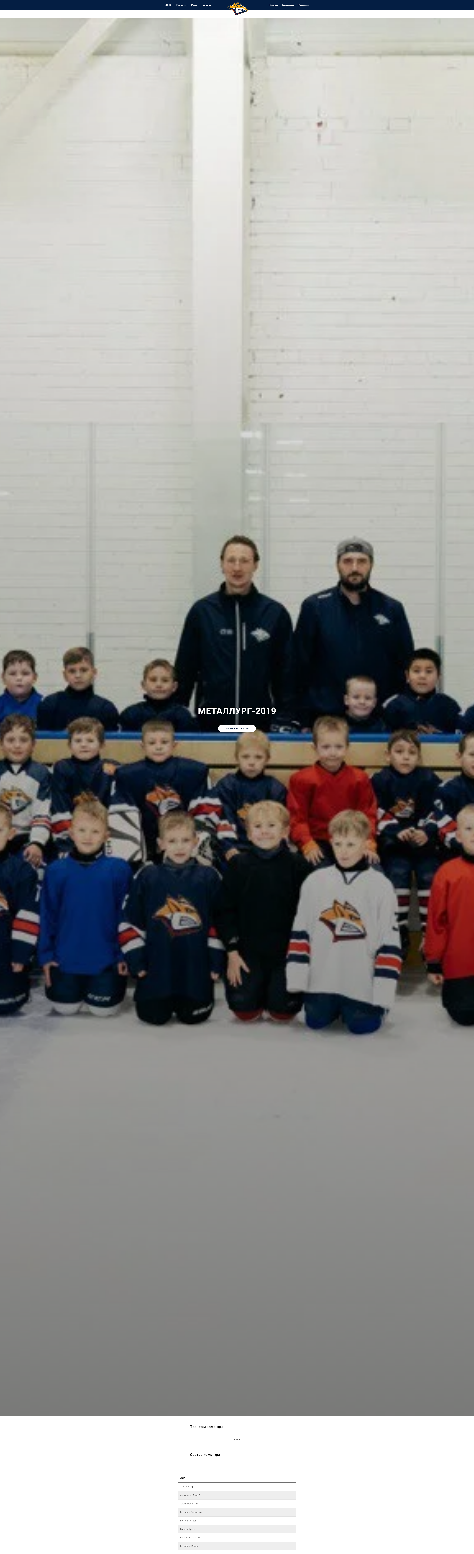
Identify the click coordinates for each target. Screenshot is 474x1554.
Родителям (181, 5)
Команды (273, 5)
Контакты (206, 5)
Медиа (194, 5)
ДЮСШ (168, 5)
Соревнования (288, 5)
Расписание (303, 5)
